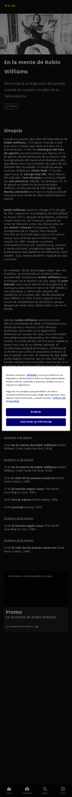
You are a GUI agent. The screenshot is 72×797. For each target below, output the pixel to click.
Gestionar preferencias (36, 422)
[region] (36, 398)
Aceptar (36, 412)
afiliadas (31, 375)
